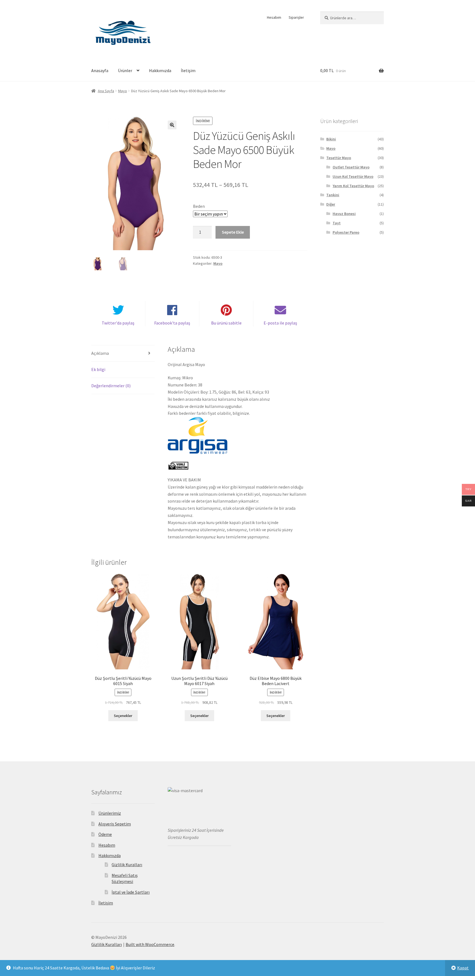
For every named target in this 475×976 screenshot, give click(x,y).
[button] (172, 125)
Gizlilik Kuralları (127, 864)
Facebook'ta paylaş (172, 323)
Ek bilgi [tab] (98, 369)
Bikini (331, 139)
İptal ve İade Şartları (131, 892)
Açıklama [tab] (100, 353)
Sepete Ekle (233, 232)
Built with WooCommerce (150, 944)
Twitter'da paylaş (118, 323)
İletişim (188, 70)
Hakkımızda (160, 70)
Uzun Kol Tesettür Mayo (353, 176)
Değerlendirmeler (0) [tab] (111, 385)
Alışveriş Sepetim (114, 824)
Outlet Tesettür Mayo (351, 167)
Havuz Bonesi (344, 213)
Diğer (330, 204)
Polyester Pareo (346, 232)
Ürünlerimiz (109, 813)
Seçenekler (123, 715)
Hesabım (274, 17)
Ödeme (105, 834)
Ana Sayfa (106, 90)
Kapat (463, 967)
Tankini (332, 194)
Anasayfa (99, 70)
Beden (199, 206)
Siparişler (296, 17)
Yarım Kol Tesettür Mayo (353, 185)
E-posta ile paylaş (280, 323)
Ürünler (125, 70)
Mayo (122, 90)
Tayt (337, 222)
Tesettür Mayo (338, 157)
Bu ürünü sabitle (226, 323)
